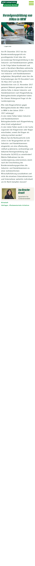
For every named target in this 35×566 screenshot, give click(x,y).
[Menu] (31, 3)
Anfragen (5, 205)
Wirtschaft (4, 202)
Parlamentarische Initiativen (19, 205)
